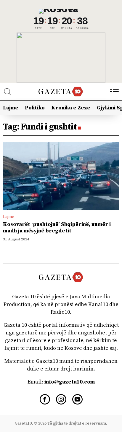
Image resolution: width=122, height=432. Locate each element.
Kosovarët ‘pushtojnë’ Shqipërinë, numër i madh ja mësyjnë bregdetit (57, 227)
